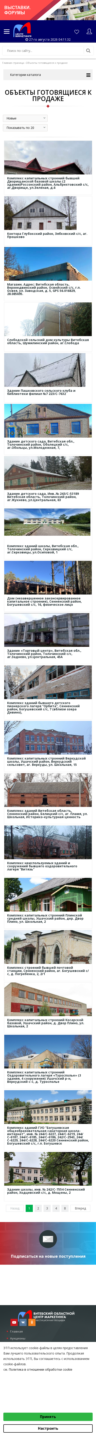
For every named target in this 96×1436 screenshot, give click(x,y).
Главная (16, 1331)
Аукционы (17, 1338)
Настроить (48, 1428)
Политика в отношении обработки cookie (40, 1369)
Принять (48, 1416)
